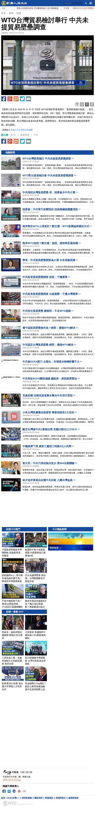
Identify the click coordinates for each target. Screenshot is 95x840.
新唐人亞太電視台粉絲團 (22, 130)
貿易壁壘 (24, 135)
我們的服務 (27, 798)
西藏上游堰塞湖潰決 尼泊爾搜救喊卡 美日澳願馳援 (23, 8)
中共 (36, 135)
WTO (13, 135)
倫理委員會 (73, 798)
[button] (47, 65)
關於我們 (38, 798)
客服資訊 (49, 798)
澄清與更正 (61, 798)
